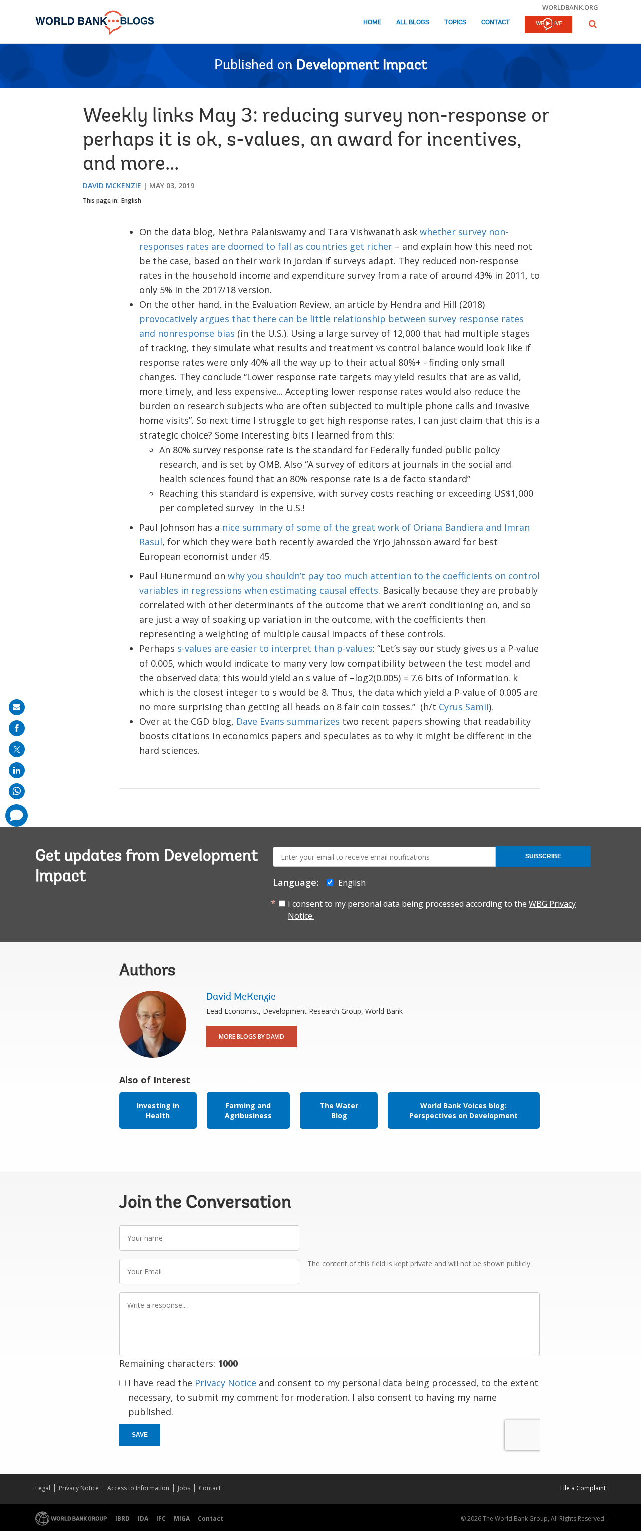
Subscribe (543, 856)
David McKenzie (112, 185)
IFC (161, 1518)
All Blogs (412, 22)
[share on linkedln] (17, 770)
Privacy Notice (225, 1383)
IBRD (122, 1518)
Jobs (184, 1488)
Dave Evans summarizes (288, 721)
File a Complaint (583, 1488)
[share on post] (17, 749)
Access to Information (138, 1488)
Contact (495, 22)
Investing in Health (158, 1110)
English (131, 200)
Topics (455, 22)
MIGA (182, 1518)
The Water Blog (338, 1110)
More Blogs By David (251, 1036)
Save (140, 1434)
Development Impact (361, 66)
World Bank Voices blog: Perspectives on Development (463, 1110)
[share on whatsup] (17, 791)
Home (372, 22)
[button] (593, 24)
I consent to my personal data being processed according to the (432, 909)
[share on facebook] (17, 728)
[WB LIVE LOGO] (548, 25)
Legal (42, 1488)
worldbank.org (570, 7)
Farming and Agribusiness (248, 1110)
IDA (143, 1518)
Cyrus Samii (464, 707)
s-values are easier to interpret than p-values (275, 648)
